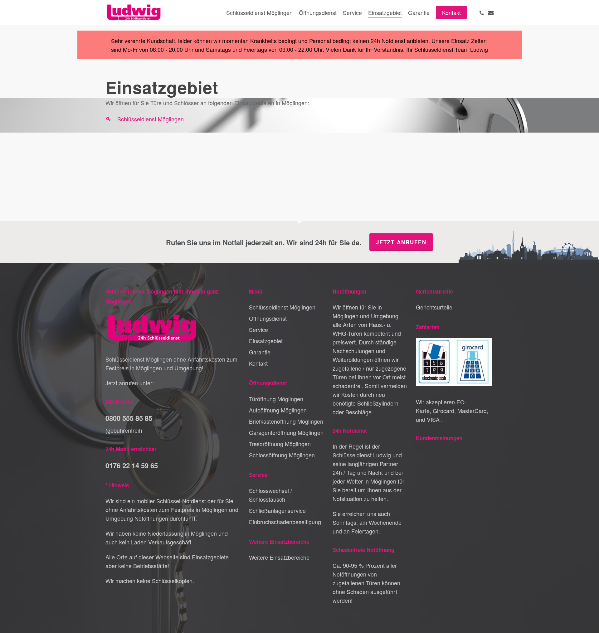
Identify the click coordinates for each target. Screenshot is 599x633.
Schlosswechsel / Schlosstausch (270, 494)
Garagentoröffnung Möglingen (286, 432)
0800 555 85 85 (128, 418)
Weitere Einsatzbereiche (279, 557)
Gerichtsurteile (434, 307)
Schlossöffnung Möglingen (282, 455)
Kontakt (258, 363)
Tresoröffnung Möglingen (280, 444)
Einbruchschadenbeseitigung (285, 522)
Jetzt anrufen (401, 242)
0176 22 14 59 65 (131, 465)
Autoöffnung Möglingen (278, 410)
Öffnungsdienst (268, 318)
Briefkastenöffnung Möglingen (286, 421)
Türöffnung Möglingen (276, 399)
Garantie (259, 352)
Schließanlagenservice (277, 510)
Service (258, 329)
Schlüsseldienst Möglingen (150, 119)
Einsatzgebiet (266, 341)
